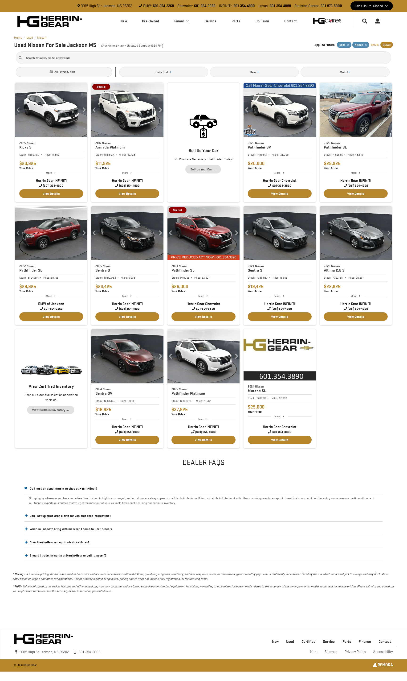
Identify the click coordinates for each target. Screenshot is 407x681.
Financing (181, 21)
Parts (236, 21)
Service (210, 21)
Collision (262, 21)
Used (290, 642)
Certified (308, 642)
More (49, 172)
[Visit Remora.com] (383, 666)
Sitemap (331, 652)
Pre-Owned (150, 21)
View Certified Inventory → (50, 410)
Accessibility (383, 652)
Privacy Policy (355, 652)
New (123, 21)
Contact (290, 21)
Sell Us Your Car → (203, 169)
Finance (365, 642)
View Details (51, 193)
